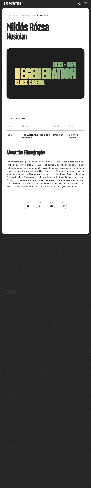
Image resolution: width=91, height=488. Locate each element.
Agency (27, 410)
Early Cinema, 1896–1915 (27, 393)
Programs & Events (64, 426)
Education (27, 423)
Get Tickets (64, 430)
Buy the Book (63, 433)
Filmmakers (30, 16)
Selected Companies (64, 400)
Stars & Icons (27, 403)
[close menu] (85, 4)
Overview (63, 423)
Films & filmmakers (15, 16)
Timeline (27, 426)
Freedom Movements (27, 406)
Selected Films (64, 393)
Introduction (27, 389)
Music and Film (27, 400)
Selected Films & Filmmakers (64, 389)
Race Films (27, 396)
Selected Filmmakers (63, 396)
